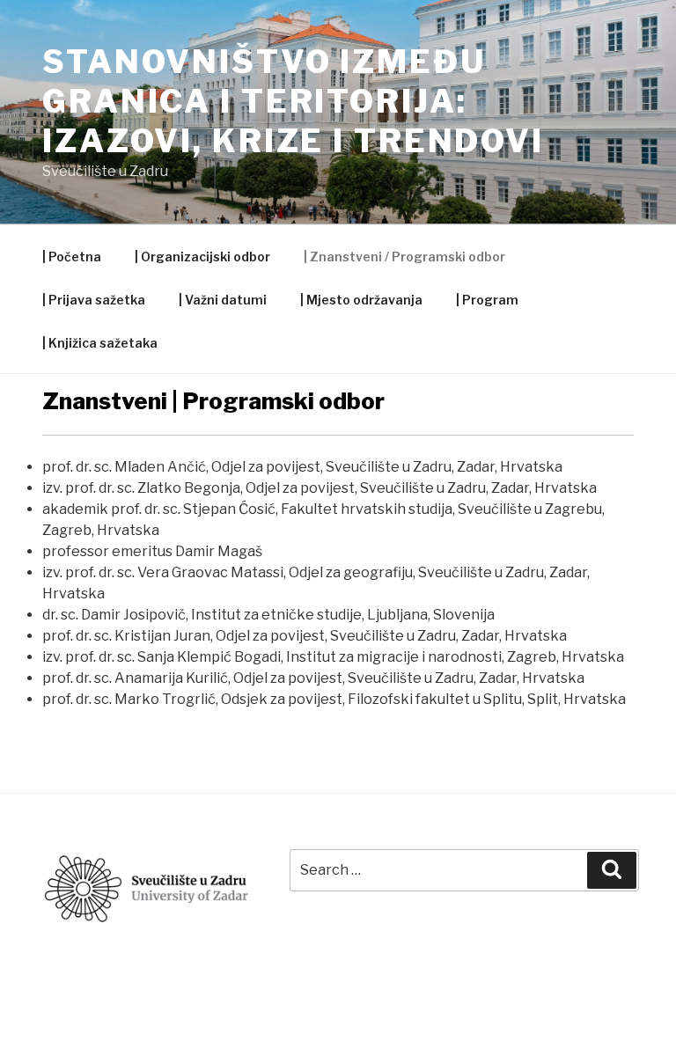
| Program (487, 299)
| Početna (71, 256)
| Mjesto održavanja (361, 299)
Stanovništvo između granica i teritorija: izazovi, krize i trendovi (293, 101)
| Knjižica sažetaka (100, 342)
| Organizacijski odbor (202, 256)
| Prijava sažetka (93, 299)
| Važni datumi (223, 299)
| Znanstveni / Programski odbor (404, 256)
